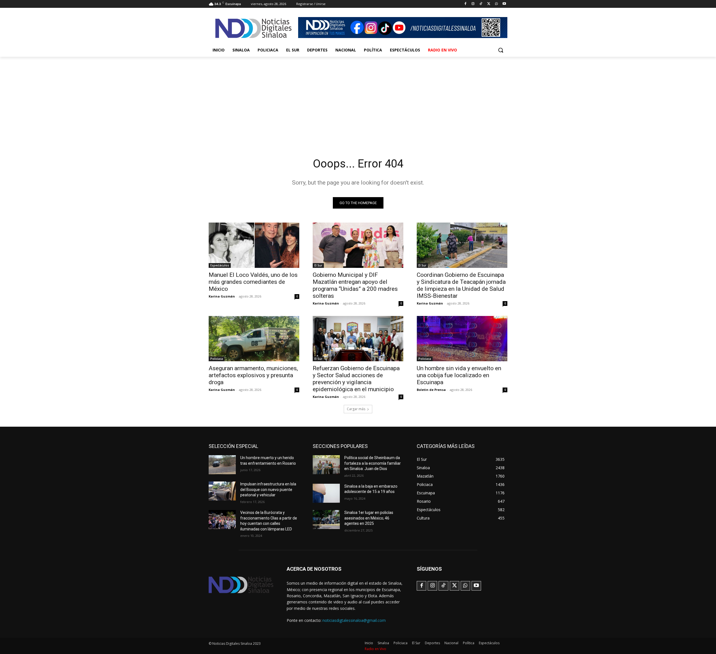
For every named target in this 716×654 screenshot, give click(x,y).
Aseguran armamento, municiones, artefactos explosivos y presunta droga (253, 375)
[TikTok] (481, 4)
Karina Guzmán (222, 296)
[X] (489, 4)
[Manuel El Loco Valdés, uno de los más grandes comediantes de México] (254, 245)
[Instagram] (473, 4)
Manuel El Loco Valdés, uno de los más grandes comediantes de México (253, 281)
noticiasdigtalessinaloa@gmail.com (354, 620)
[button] (500, 50)
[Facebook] (465, 4)
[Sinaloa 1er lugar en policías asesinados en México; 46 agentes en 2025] (326, 519)
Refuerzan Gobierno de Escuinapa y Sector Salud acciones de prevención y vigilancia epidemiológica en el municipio (356, 379)
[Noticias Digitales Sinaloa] (253, 28)
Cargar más (356, 409)
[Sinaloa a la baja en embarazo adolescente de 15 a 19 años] (326, 493)
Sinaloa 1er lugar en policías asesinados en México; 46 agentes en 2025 (368, 518)
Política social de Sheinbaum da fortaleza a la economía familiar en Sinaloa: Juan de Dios (372, 463)
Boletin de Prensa (431, 390)
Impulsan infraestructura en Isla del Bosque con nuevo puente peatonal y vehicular (268, 489)
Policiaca (216, 359)
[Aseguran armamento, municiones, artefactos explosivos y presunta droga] (254, 338)
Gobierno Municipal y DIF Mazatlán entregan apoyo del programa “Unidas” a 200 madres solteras (355, 285)
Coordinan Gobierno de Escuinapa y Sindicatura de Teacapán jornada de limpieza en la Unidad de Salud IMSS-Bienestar (461, 285)
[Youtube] (504, 4)
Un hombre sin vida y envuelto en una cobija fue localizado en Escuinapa (459, 375)
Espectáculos (219, 265)
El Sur (318, 265)
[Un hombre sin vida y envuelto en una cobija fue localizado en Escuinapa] (462, 338)
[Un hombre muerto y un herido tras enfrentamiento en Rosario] (222, 464)
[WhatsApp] (496, 4)
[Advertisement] (358, 99)
